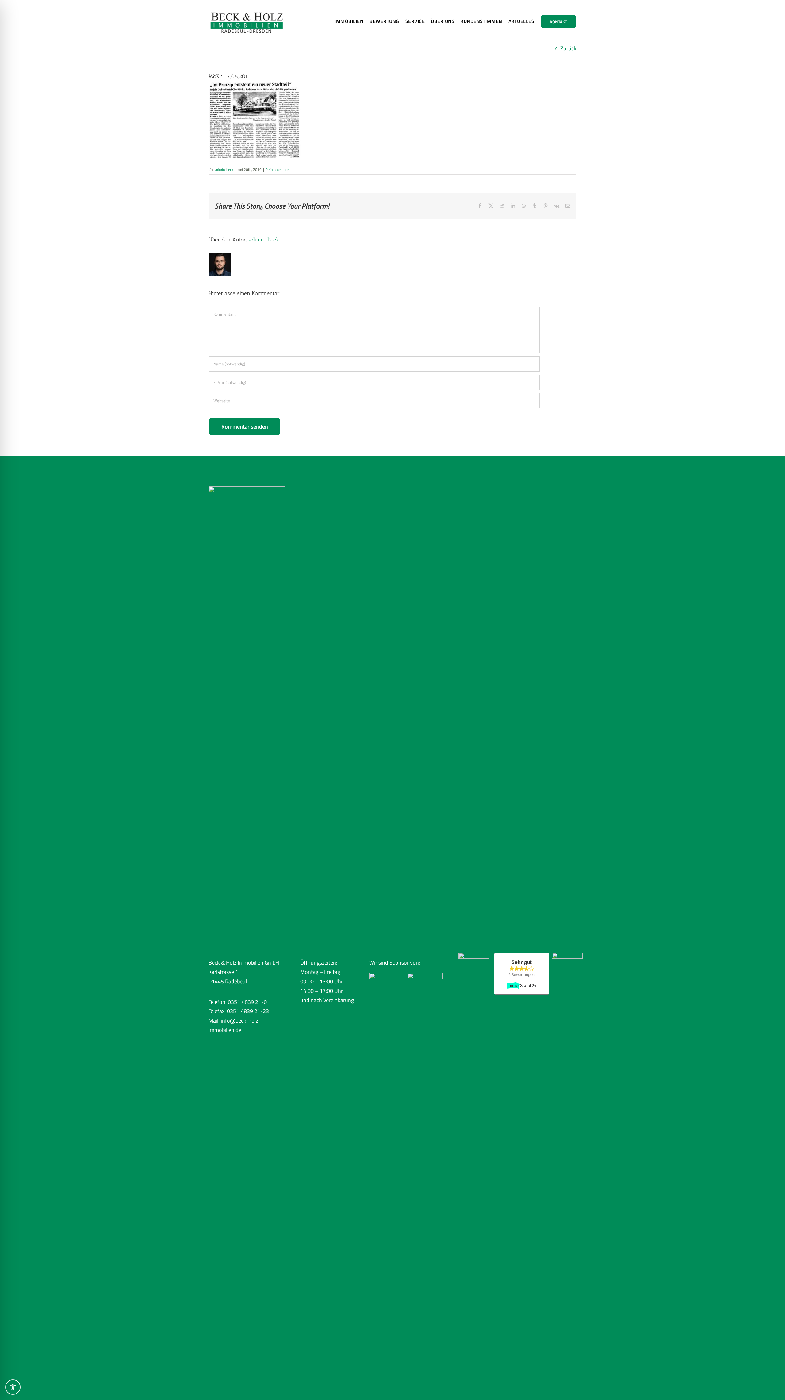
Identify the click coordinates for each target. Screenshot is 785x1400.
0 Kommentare (277, 169)
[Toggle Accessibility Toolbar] (13, 1387)
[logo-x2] (247, 9)
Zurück (568, 48)
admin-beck (224, 169)
